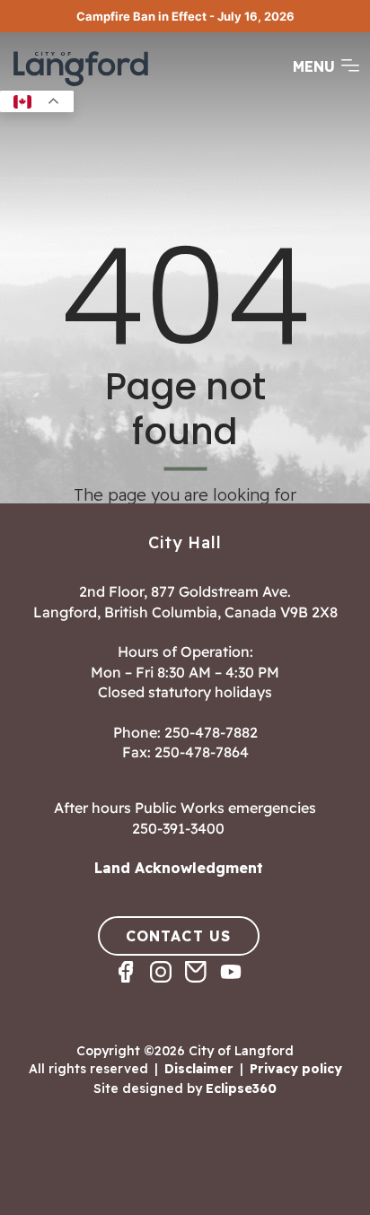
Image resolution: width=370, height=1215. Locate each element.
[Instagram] (167, 987)
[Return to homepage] (80, 84)
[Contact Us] (202, 987)
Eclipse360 (241, 1088)
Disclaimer (198, 1069)
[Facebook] (132, 987)
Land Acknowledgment (178, 868)
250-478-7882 (211, 732)
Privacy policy (296, 1069)
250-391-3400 (178, 828)
